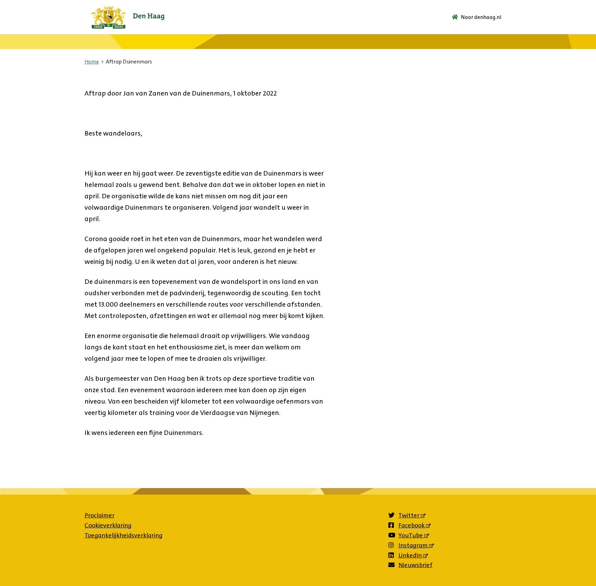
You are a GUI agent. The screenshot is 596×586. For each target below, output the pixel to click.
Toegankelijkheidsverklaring (123, 535)
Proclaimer (100, 515)
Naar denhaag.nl (481, 17)
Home (92, 61)
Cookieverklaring (108, 525)
